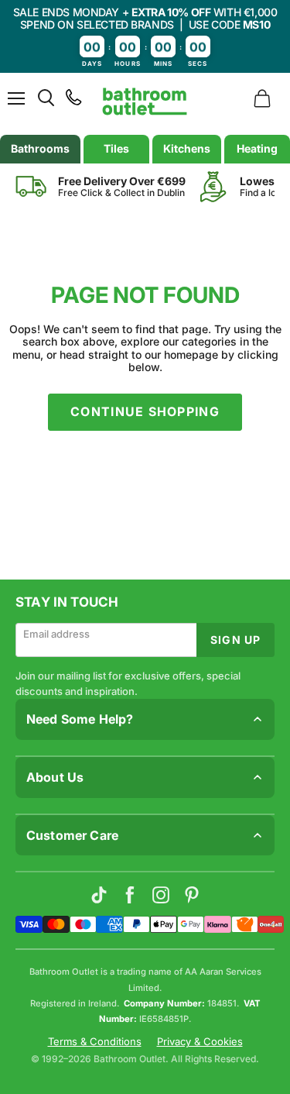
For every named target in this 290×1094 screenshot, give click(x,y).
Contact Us (44, 865)
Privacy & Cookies (200, 1042)
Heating (257, 148)
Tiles (116, 148)
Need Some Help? (79, 719)
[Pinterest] (191, 894)
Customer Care (72, 835)
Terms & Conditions (95, 1042)
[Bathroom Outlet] (144, 101)
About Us (55, 777)
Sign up (235, 639)
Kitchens (186, 148)
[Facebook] (129, 894)
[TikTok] (98, 894)
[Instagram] (160, 894)
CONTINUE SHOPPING (145, 411)
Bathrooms (40, 148)
